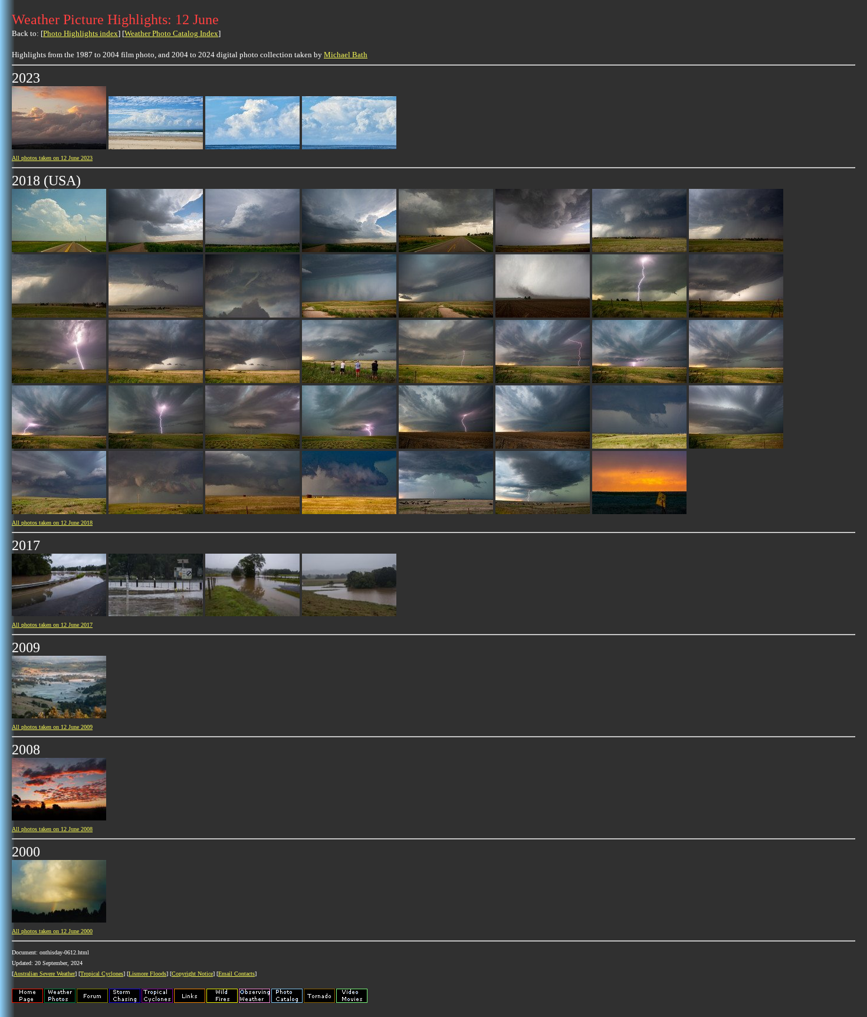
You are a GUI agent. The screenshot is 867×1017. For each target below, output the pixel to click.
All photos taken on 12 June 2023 (52, 158)
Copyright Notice (192, 973)
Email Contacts (236, 973)
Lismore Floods (147, 973)
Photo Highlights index (80, 33)
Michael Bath (345, 54)
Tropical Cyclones (101, 973)
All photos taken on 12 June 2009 (52, 727)
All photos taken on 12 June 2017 (52, 625)
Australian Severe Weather (44, 973)
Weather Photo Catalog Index (171, 33)
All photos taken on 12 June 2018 (52, 522)
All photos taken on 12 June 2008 (52, 829)
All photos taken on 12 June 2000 (52, 931)
